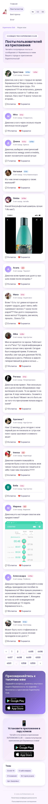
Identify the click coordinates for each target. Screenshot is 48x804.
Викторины (15, 14)
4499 (28, 657)
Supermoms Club (9, 27)
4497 (10, 657)
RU (33, 12)
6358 (23, 663)
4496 (40, 651)
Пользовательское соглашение (24, 801)
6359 (32, 663)
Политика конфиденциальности (24, 798)
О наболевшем (25, 771)
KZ (38, 12)
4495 (30, 651)
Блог (12, 19)
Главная (14, 4)
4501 (9, 663)
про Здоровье (13, 781)
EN (43, 12)
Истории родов (27, 776)
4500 (37, 657)
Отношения (12, 776)
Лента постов (16, 9)
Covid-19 (10, 771)
